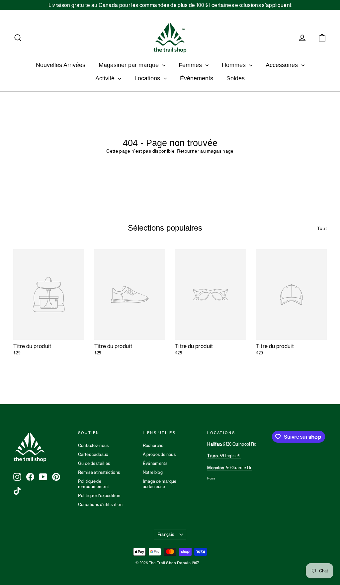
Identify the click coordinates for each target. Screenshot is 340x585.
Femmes (191, 65)
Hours (211, 478)
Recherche (153, 445)
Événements (196, 78)
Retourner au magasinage (205, 151)
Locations (148, 78)
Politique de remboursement (93, 484)
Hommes (234, 65)
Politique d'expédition (99, 495)
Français (165, 534)
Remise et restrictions (99, 472)
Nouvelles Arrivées (60, 65)
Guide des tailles (94, 463)
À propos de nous (159, 454)
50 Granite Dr (229, 467)
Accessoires (282, 65)
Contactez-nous (93, 445)
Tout (322, 228)
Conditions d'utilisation (100, 504)
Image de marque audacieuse (160, 484)
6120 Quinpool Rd (231, 444)
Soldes (235, 78)
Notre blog (153, 472)
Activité (105, 78)
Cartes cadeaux (93, 454)
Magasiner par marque (129, 65)
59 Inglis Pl (223, 455)
